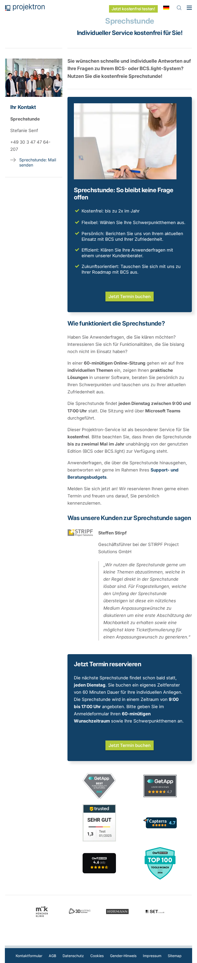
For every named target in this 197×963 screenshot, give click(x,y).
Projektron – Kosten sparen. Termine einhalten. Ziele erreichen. (25, 7)
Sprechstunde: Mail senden (37, 162)
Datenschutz (73, 955)
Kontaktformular (29, 955)
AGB (52, 955)
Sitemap (175, 955)
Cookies (97, 955)
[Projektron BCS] (99, 863)
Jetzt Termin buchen (130, 296)
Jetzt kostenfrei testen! (133, 8)
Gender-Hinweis (123, 955)
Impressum (152, 955)
